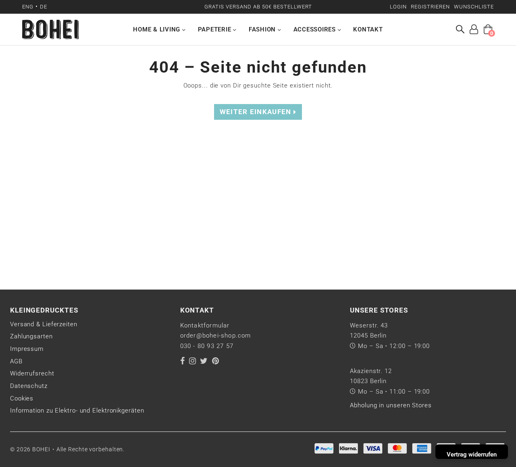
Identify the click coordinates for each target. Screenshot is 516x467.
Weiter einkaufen (256, 112)
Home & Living (157, 29)
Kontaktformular (205, 325)
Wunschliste (474, 7)
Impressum (27, 348)
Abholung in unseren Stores (390, 405)
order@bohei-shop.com (215, 335)
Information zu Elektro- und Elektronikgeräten (77, 410)
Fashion (263, 29)
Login (398, 7)
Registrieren (430, 7)
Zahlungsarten (31, 336)
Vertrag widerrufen (472, 454)
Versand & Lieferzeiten (43, 324)
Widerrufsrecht (32, 373)
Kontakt (368, 29)
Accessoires (315, 29)
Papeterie (215, 29)
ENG (27, 7)
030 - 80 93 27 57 (206, 346)
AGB (16, 361)
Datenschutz (29, 386)
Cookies (21, 398)
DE (43, 7)
